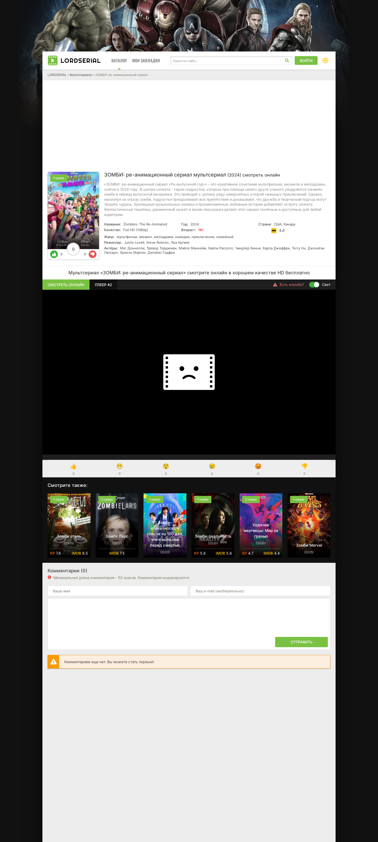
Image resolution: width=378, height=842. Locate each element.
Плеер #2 (103, 285)
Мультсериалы (81, 75)
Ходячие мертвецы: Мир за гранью (261, 530)
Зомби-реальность (213, 536)
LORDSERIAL (57, 75)
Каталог (119, 60)
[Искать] (287, 60)
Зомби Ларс (117, 536)
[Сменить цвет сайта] (325, 60)
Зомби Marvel (309, 545)
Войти (306, 60)
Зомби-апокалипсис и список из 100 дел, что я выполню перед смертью (165, 534)
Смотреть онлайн (66, 285)
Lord (80, 60)
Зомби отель (69, 536)
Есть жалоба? (292, 284)
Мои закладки (146, 60)
